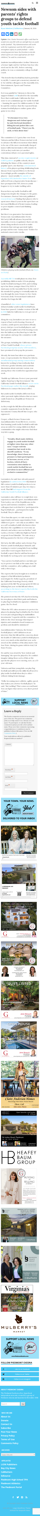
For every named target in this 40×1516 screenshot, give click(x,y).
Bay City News (8, 1468)
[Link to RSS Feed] (26, 1496)
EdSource (5, 1475)
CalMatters (6, 1472)
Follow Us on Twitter (22, 1374)
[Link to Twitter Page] (18, 1496)
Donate (4, 1420)
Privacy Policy (8, 1435)
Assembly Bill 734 (8, 279)
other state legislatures (20, 304)
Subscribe (6, 1428)
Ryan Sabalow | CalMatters (12, 28)
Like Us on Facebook (22, 1369)
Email (7, 785)
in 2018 (4, 312)
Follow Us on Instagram (22, 1379)
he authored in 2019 (18, 482)
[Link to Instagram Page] (23, 1496)
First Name (9, 769)
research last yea (8, 199)
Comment (8, 744)
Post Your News (9, 1431)
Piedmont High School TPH (14, 1479)
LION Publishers (9, 1464)
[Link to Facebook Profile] (14, 1496)
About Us (5, 1416)
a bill (15, 95)
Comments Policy (10, 733)
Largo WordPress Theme (22, 1508)
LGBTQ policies (7, 160)
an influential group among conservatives (18, 360)
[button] (33, 3)
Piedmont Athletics (10, 1483)
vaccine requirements (27, 158)
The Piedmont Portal (11, 1487)
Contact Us (6, 1424)
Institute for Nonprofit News (20, 1510)
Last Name (8, 776)
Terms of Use (8, 1439)
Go (23, 1404)
